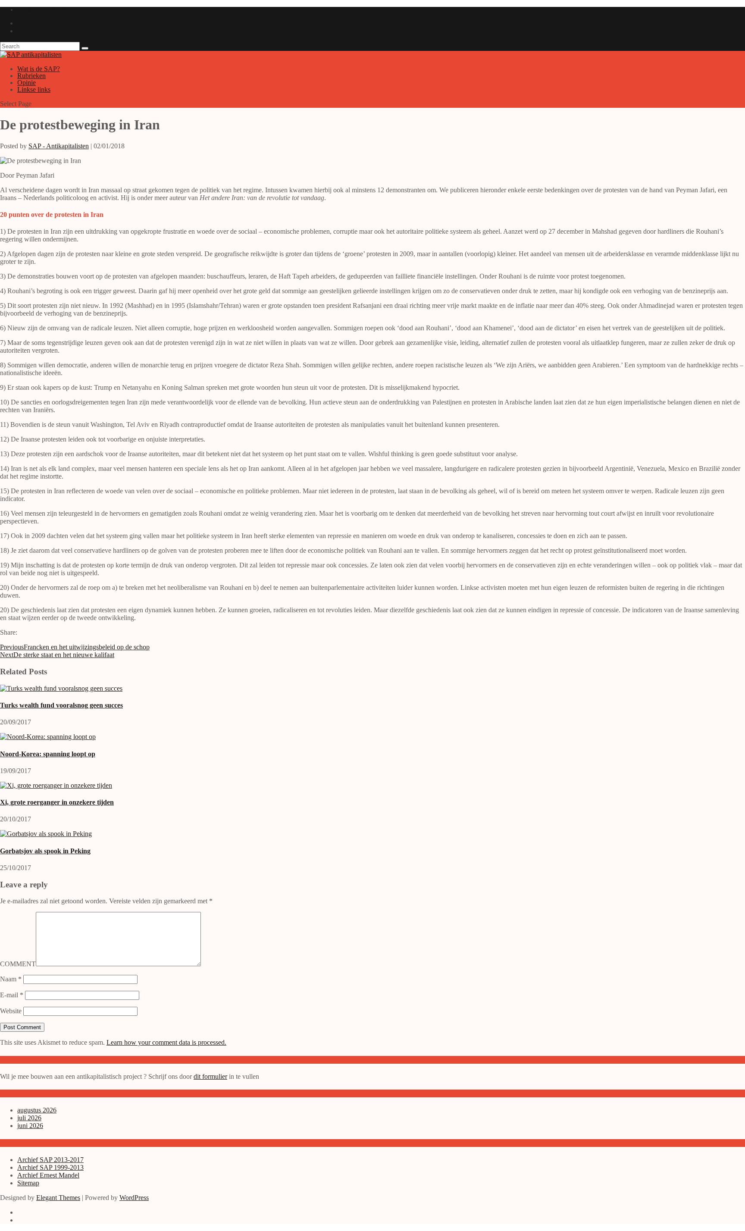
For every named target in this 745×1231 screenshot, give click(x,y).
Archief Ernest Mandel (48, 1175)
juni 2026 (30, 1125)
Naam (11, 979)
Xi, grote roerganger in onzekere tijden (57, 802)
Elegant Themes (58, 1197)
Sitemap (28, 1183)
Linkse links (33, 89)
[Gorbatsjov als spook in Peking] (46, 833)
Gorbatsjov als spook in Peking (45, 851)
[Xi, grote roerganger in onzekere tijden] (56, 785)
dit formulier (210, 1076)
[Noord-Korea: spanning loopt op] (48, 736)
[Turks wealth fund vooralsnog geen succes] (61, 688)
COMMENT (18, 964)
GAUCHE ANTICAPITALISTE (52, 9)
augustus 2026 (36, 1110)
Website (11, 1011)
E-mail (11, 995)
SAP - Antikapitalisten (58, 146)
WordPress (134, 1197)
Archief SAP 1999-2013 (50, 1167)
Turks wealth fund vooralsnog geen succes (61, 705)
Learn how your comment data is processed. (166, 1042)
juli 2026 (29, 1117)
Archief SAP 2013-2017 (50, 1159)
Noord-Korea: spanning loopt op (47, 754)
